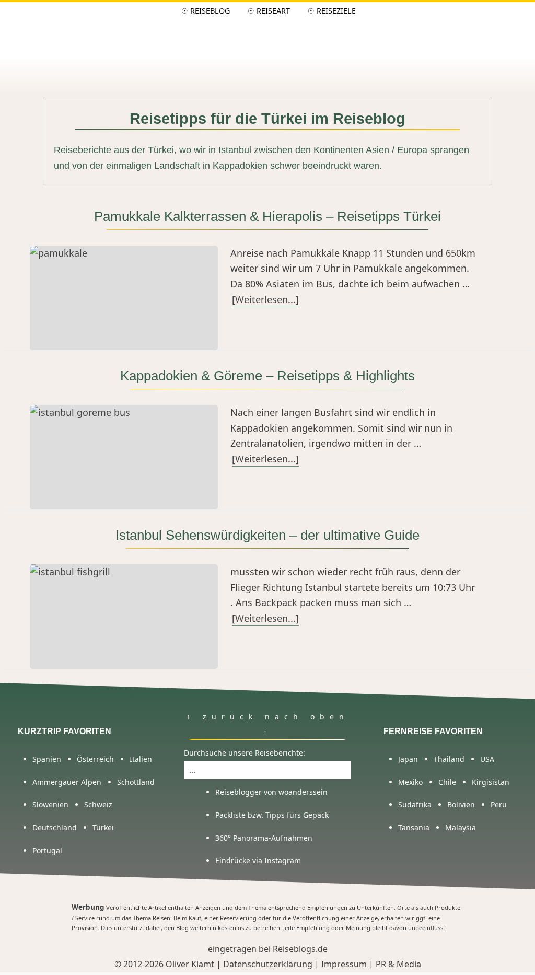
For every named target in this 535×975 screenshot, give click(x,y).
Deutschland (54, 827)
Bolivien (461, 804)
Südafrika (415, 804)
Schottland (136, 782)
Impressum (344, 964)
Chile (447, 782)
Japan (408, 759)
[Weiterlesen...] (265, 299)
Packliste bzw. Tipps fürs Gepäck (272, 815)
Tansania (413, 827)
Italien (141, 759)
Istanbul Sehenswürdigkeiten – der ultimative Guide (267, 535)
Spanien (46, 759)
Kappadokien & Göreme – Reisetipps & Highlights (267, 375)
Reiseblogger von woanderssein (271, 792)
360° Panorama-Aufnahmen (263, 838)
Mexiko (410, 782)
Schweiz (98, 804)
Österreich (95, 759)
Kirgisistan (490, 782)
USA (487, 759)
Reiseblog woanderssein (267, 41)
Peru (499, 804)
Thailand (449, 759)
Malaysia (460, 827)
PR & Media (398, 964)
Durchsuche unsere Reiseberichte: (244, 753)
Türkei (103, 827)
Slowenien (50, 804)
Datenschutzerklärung (267, 964)
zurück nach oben (272, 717)
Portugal (47, 850)
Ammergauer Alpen (66, 782)
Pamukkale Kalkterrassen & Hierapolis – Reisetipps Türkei (267, 216)
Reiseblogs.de (300, 949)
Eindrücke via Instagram (258, 860)
